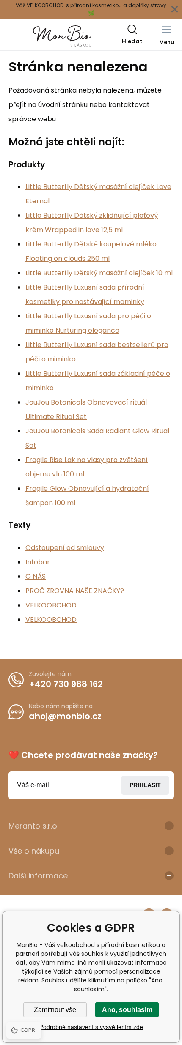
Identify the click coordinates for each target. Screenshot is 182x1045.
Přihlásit (145, 785)
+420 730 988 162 (66, 684)
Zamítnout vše (55, 1009)
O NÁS (35, 576)
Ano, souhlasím (127, 1009)
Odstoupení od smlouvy (64, 548)
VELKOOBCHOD (51, 605)
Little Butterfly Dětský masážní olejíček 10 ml (99, 273)
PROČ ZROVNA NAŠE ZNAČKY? (74, 591)
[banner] (62, 36)
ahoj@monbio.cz (65, 716)
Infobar (37, 562)
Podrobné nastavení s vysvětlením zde (91, 1026)
